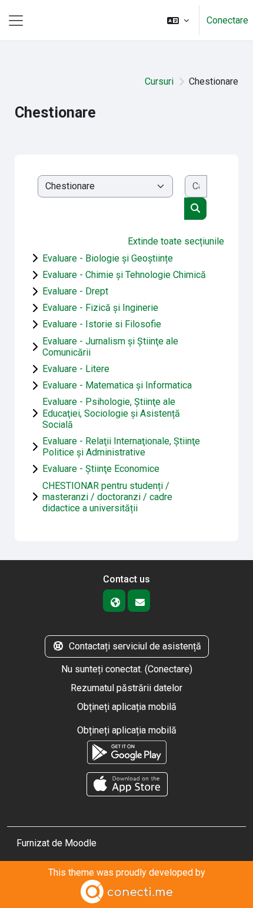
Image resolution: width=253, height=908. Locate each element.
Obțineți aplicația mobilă (127, 706)
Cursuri (159, 81)
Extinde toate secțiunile (176, 241)
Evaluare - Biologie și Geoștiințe (107, 258)
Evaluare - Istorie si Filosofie (101, 324)
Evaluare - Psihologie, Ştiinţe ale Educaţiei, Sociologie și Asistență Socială (111, 413)
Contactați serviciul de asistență (135, 646)
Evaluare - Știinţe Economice (100, 468)
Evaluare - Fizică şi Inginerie (100, 307)
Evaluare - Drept (75, 291)
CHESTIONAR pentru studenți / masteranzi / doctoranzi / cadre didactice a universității (107, 497)
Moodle (80, 843)
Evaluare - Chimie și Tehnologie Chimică (124, 274)
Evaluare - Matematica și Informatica (117, 385)
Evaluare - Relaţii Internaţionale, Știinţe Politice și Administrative (121, 446)
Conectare (227, 20)
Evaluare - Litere (75, 368)
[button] (178, 20)
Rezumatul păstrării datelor (126, 687)
